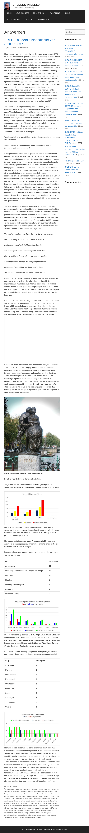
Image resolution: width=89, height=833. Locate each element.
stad (46, 808)
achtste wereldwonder (14, 789)
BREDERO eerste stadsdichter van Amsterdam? (72, 170)
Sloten (6, 808)
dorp (55, 794)
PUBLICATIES (38, 13)
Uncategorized (12, 787)
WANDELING (55, 13)
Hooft (57, 796)
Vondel (15, 817)
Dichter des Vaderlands (45, 794)
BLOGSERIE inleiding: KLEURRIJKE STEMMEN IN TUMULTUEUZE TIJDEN (74, 137)
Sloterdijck (13, 808)
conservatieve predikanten (21, 794)
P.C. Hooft (31, 803)
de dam (33, 794)
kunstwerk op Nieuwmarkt (32, 798)
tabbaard (32, 813)
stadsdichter (29, 810)
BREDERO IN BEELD (26, 4)
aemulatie (26, 789)
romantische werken (30, 805)
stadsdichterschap (10, 813)
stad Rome (52, 808)
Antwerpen (23, 791)
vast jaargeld (51, 815)
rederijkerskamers (16, 805)
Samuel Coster (54, 805)
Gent (52, 796)
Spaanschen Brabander (25, 808)
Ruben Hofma (43, 805)
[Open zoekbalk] (81, 19)
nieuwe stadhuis (47, 801)
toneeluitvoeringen (10, 815)
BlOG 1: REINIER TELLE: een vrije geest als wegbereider (74, 123)
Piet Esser (38, 803)
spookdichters (39, 808)
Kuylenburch (45, 798)
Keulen (13, 798)
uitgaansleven (41, 815)
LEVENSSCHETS (22, 13)
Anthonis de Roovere (11, 791)
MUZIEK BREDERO (14, 20)
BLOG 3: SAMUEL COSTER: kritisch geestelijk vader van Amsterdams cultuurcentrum (73, 91)
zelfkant (38, 817)
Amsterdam (34, 789)
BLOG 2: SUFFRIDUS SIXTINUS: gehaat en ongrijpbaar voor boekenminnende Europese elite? (73, 108)
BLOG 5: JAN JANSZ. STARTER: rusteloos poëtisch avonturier (73, 63)
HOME (9, 13)
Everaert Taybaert (44, 796)
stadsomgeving (23, 813)
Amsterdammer (44, 789)
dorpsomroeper (21, 796)
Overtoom (23, 803)
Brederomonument (40, 791)
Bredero (30, 791)
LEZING (67, 13)
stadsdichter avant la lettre (43, 810)
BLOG (28, 20)
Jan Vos (7, 798)
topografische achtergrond (27, 815)
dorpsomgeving (9, 796)
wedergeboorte (30, 817)
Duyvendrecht (32, 796)
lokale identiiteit (36, 801)
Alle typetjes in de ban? (74, 161)
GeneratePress (61, 830)
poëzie (45, 803)
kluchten (19, 798)
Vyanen (21, 817)
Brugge (50, 791)
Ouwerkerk (15, 803)
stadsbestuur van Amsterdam (14, 810)
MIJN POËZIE (42, 20)
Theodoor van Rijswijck (44, 813)
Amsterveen (54, 789)
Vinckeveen (8, 817)
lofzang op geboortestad (21, 801)
